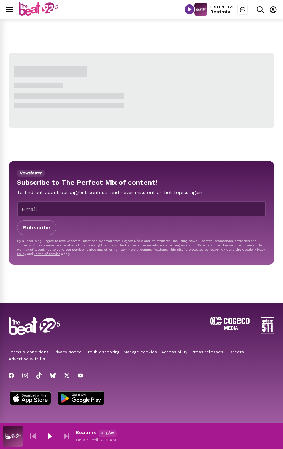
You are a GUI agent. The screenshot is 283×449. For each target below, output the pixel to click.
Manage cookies (140, 352)
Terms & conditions (29, 352)
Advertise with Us (27, 358)
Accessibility (174, 352)
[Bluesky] (53, 375)
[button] (33, 436)
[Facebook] (11, 375)
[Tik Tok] (39, 375)
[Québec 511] (267, 332)
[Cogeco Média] (230, 328)
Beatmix (220, 12)
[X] (66, 375)
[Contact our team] (242, 9)
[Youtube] (80, 375)
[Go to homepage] (38, 13)
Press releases (207, 352)
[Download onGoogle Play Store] (81, 399)
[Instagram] (25, 375)
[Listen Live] (189, 9)
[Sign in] (273, 9)
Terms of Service (47, 254)
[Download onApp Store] (30, 399)
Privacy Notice (209, 245)
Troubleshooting (102, 352)
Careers (235, 352)
